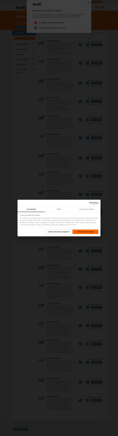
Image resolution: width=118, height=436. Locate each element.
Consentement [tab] (31, 209)
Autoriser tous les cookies (85, 232)
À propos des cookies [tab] (87, 209)
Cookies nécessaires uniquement (58, 232)
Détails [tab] (59, 209)
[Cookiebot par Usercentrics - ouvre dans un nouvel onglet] (90, 203)
